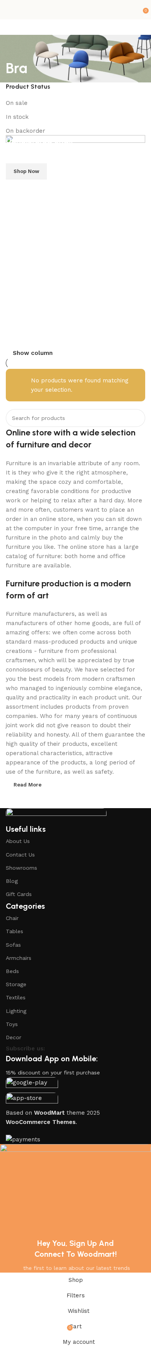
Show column (33, 353)
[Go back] (15, 50)
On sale (16, 102)
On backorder (25, 130)
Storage (16, 984)
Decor (13, 1037)
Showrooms (21, 868)
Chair (12, 918)
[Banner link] (75, 241)
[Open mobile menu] (9, 9)
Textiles (16, 997)
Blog (12, 881)
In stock (17, 116)
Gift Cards (19, 894)
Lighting (16, 1011)
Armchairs (18, 958)
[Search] (136, 418)
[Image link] (56, 815)
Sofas (13, 945)
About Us (18, 841)
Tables (14, 931)
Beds (12, 971)
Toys (12, 1024)
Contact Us (20, 854)
